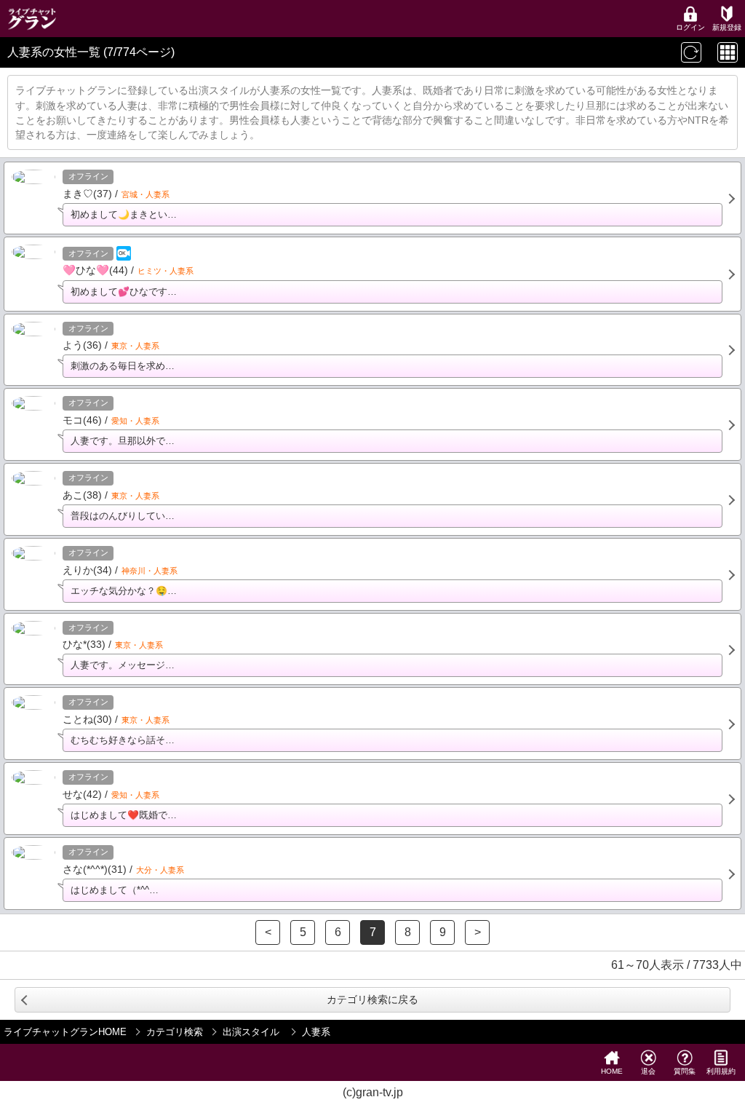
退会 (648, 1071)
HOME (612, 1071)
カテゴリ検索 (174, 1031)
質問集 (685, 1071)
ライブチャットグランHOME (65, 1031)
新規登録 (726, 27)
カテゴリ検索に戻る (372, 999)
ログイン (690, 27)
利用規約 (721, 1071)
